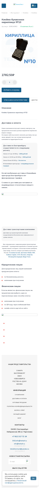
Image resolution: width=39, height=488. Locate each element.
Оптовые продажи (19, 402)
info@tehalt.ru (19, 444)
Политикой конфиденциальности (15, 481)
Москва (19, 384)
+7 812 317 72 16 (19, 436)
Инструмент (15, 13)
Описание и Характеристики (15, 100)
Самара (19, 370)
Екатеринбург (19, 373)
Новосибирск (19, 378)
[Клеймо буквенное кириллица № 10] (19, 50)
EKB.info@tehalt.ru (19, 441)
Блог (19, 418)
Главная (4, 13)
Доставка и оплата (19, 398)
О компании (19, 394)
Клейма (25, 13)
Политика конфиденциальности (19, 406)
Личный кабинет (19, 414)
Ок (33, 478)
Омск (19, 376)
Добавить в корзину (11, 90)
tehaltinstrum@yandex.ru (19, 449)
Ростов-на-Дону (20, 381)
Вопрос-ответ (19, 410)
